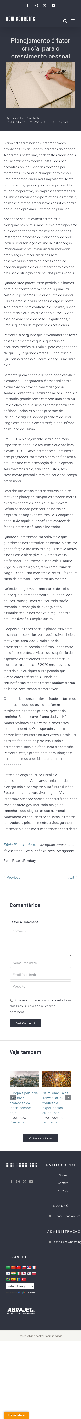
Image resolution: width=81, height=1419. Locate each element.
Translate (30, 1292)
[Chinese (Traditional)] (18, 1267)
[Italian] (18, 1273)
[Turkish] (23, 1279)
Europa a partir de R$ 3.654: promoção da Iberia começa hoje (19, 1078)
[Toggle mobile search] (65, 21)
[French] (33, 1267)
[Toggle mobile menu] (73, 21)
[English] (28, 1267)
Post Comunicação (51, 1335)
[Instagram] (18, 1181)
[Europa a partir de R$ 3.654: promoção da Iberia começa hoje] (24, 1079)
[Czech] (23, 1267)
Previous (13, 877)
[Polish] (33, 1273)
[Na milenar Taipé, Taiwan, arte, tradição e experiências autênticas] (56, 1079)
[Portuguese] (8, 1279)
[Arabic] (8, 1267)
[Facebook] (11, 1181)
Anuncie (63, 1190)
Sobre (63, 1175)
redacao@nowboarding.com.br (63, 1216)
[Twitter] (24, 1181)
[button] (13, 1097)
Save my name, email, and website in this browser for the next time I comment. (40, 1006)
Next (70, 877)
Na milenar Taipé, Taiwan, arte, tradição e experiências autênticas (51, 1078)
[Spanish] (13, 1279)
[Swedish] (18, 1279)
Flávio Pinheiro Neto (25, 118)
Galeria (28, 1078)
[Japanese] (23, 1273)
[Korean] (28, 1273)
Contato (63, 1183)
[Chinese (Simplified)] (13, 1267)
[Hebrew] (8, 1273)
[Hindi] (13, 1273)
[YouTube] (31, 1181)
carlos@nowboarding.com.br (63, 1242)
